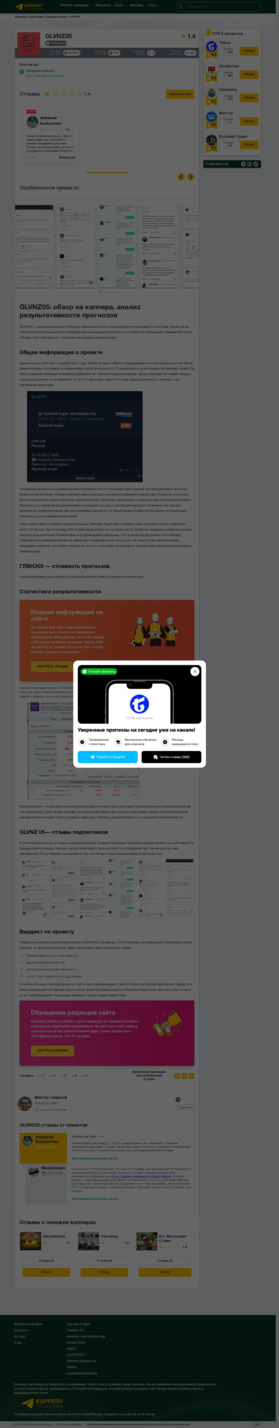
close (194, 671)
